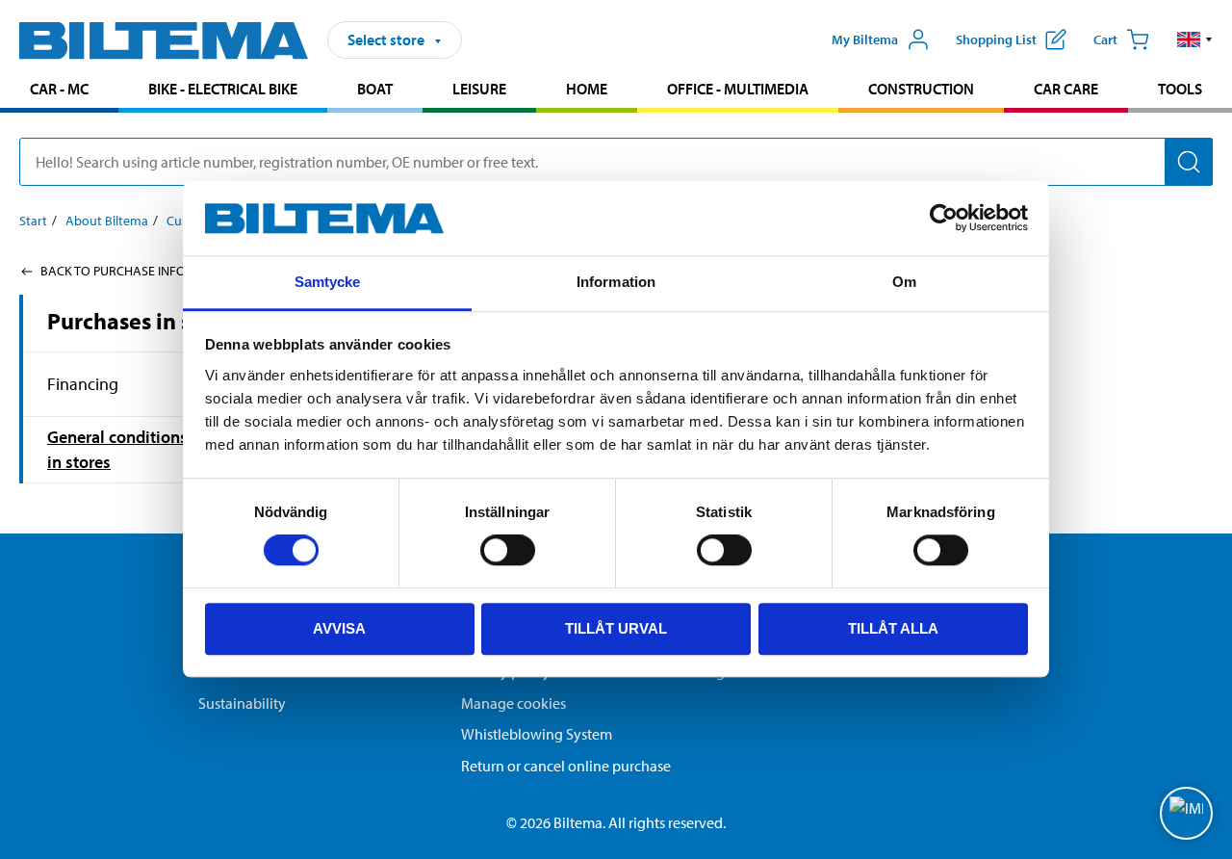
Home (586, 88)
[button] (1195, 39)
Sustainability (242, 703)
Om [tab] (904, 281)
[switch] (507, 549)
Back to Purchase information (140, 270)
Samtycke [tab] (328, 281)
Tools (1180, 88)
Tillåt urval (616, 628)
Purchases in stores (145, 320)
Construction (921, 88)
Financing (82, 384)
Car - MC (59, 88)
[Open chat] (1186, 813)
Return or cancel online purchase (566, 765)
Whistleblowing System (536, 733)
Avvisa (339, 628)
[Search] (1189, 162)
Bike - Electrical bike (222, 88)
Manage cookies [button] (513, 703)
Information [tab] (616, 281)
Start (33, 220)
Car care (1066, 88)
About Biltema (106, 220)
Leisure (479, 88)
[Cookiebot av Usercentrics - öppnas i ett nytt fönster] (944, 218)
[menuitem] (59, 91)
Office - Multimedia (737, 88)
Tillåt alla (893, 628)
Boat (375, 88)
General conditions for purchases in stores (170, 449)
